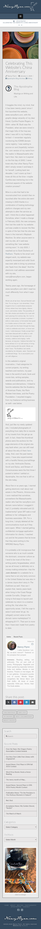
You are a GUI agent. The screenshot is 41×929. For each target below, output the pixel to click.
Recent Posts (18, 637)
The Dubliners (8, 716)
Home (7, 905)
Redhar (8, 253)
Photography (30, 905)
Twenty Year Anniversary (23, 716)
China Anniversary (9, 712)
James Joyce (22, 712)
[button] (20, 16)
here (29, 450)
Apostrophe (16, 907)
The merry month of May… (16, 780)
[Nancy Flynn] (11, 645)
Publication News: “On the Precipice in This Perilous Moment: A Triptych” (20, 794)
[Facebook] (32, 644)
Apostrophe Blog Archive (16, 78)
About (12, 905)
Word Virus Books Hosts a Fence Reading (18, 773)
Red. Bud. (9, 800)
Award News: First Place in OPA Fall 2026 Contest (19, 766)
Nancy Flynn (23, 646)
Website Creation (9, 720)
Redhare (25, 925)
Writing (29, 78)
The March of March (13, 814)
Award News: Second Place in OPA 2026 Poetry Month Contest (19, 786)
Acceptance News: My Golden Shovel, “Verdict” (20, 807)
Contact (26, 907)
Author (9, 637)
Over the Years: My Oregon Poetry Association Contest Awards (19, 750)
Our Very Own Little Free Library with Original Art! (20, 758)
